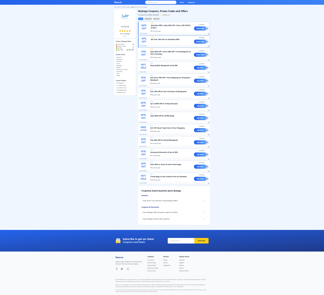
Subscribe (201, 241)
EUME (118, 75)
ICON (117, 63)
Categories (191, 2)
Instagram (121, 83)
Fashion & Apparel (126, 7)
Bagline (118, 67)
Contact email (122, 85)
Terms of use (151, 271)
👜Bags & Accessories (137, 7)
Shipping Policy (122, 90)
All (141, 19)
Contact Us (150, 260)
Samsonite (119, 71)
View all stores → (184, 271)
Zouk (117, 73)
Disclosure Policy (152, 268)
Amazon (182, 260)
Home (115, 7)
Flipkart (181, 263)
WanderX (119, 57)
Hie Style (118, 61)
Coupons (148, 19)
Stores (182, 2)
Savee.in (119, 257)
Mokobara (119, 65)
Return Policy (121, 92)
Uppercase (119, 59)
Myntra (181, 265)
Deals (156, 19)
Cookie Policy (151, 263)
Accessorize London (122, 69)
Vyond (181, 268)
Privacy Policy (151, 265)
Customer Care (122, 88)
